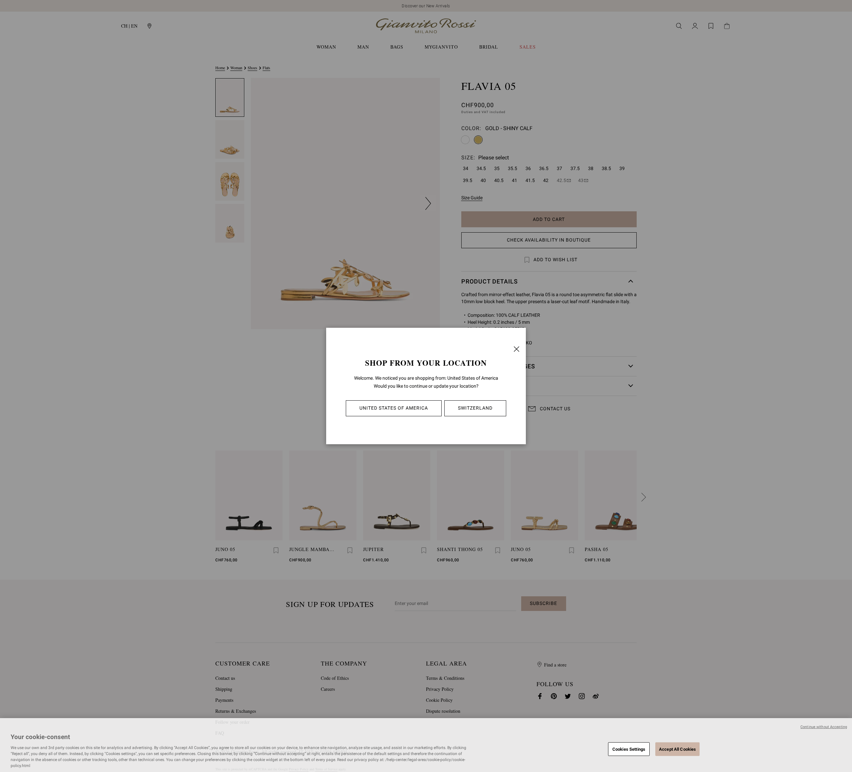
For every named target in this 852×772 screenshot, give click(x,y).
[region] (426, 745)
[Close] (517, 349)
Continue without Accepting (823, 727)
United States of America (393, 408)
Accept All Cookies (677, 748)
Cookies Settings (628, 748)
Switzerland (475, 408)
